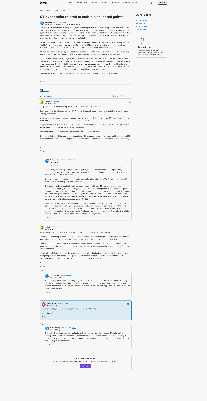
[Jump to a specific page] (130, 96)
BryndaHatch (51, 303)
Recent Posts (140, 23)
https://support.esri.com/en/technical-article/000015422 (74, 309)
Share (42, 82)
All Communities (141, 20)
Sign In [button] (85, 366)
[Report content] (130, 17)
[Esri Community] (44, 2)
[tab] (44, 90)
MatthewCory (50, 22)
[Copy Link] (79, 24)
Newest (49, 96)
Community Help (141, 29)
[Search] (156, 3)
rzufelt (47, 101)
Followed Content (142, 26)
